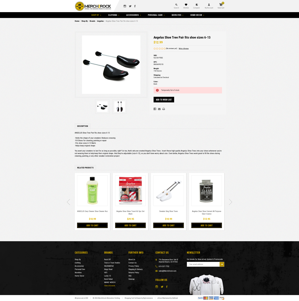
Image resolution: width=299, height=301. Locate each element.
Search (176, 8)
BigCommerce (148, 298)
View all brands (109, 286)
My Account (209, 8)
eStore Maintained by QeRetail (167, 298)
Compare (196, 8)
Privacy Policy (133, 266)
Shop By (95, 15)
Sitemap (131, 279)
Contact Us (132, 263)
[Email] (159, 108)
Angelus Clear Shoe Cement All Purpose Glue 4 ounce (206, 212)
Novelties (176, 15)
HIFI (105, 272)
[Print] (163, 108)
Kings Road (108, 269)
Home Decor (196, 15)
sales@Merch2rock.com (167, 271)
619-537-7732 (164, 266)
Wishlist (186, 8)
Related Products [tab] (85, 168)
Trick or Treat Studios (112, 263)
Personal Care (155, 15)
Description (82, 126)
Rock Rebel (108, 279)
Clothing (112, 15)
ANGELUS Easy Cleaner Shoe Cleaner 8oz (92, 211)
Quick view (92, 190)
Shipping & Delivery (135, 269)
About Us (131, 259)
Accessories (132, 15)
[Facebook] (155, 108)
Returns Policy (133, 272)
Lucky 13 (107, 276)
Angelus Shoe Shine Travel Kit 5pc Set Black (130, 212)
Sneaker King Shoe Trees (168, 211)
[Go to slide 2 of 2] (68, 202)
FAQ (129, 276)
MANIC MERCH (109, 282)
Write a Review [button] (184, 49)
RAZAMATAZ (109, 266)
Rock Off (107, 259)
